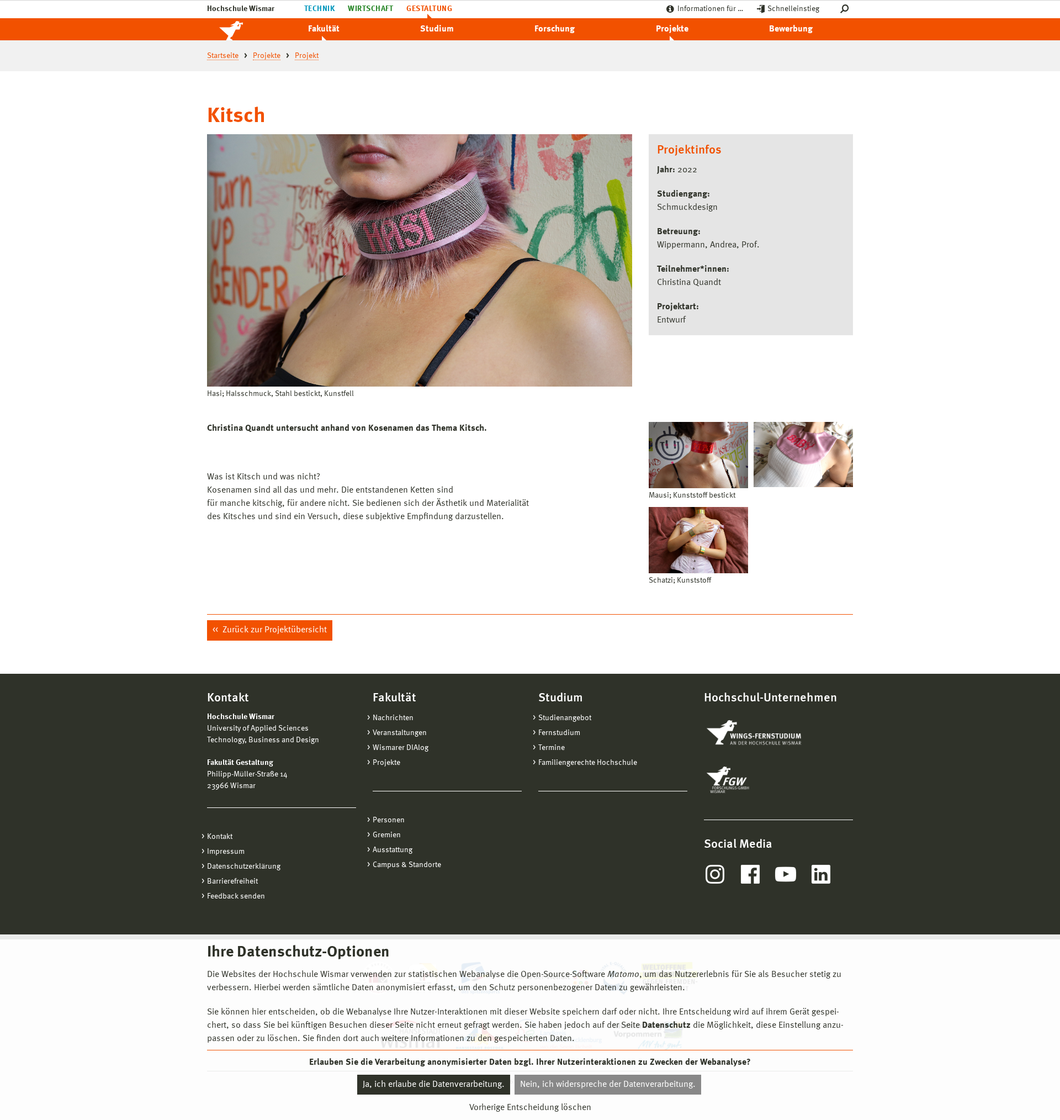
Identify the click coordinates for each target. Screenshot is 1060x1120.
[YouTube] (786, 874)
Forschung (554, 29)
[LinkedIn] (821, 874)
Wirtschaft (370, 9)
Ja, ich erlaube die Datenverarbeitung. (434, 1084)
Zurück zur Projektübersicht (273, 630)
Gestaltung (429, 9)
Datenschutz (666, 1025)
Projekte (672, 29)
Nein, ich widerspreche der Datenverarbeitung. (608, 1084)
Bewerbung (791, 29)
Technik (319, 9)
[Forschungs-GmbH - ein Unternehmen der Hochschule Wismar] (753, 779)
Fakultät (324, 29)
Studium (437, 29)
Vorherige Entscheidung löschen (530, 1107)
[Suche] (846, 9)
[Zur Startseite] (243, 29)
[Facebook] (750, 874)
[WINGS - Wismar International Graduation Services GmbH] (766, 733)
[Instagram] (715, 874)
